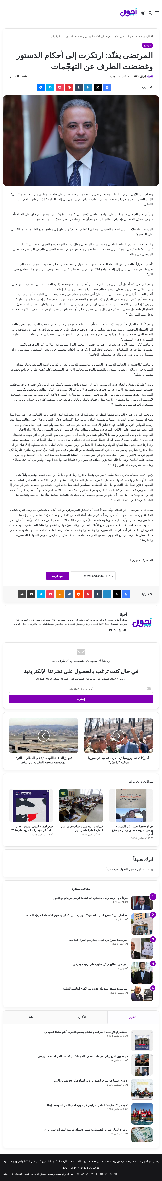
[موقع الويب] (124, 630)
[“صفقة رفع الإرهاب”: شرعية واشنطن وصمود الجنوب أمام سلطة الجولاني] (142, 1040)
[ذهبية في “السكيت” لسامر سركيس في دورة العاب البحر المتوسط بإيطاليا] (142, 1114)
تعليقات (29, 1017)
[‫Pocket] (60, 87)
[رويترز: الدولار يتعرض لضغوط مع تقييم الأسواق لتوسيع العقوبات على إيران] (142, 1134)
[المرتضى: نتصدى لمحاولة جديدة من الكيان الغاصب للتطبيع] (142, 993)
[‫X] (98, 87)
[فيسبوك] (107, 87)
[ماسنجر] (41, 87)
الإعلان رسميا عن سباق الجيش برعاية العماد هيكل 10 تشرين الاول (91, 1080)
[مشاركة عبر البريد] (31, 594)
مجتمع (135, 36)
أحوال (143, 76)
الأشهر (133, 1017)
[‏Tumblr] (79, 87)
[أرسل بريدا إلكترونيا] (135, 76)
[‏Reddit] (79, 594)
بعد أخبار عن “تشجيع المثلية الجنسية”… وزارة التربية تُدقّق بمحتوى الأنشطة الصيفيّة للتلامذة (76, 915)
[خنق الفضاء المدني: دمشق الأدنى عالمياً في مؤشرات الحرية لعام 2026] (31, 805)
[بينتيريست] (69, 87)
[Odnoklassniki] (60, 594)
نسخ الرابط (57, 575)
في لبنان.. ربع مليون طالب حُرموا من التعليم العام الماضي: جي (82, 828)
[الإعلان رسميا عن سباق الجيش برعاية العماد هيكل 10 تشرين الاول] (142, 1089)
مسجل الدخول (128, 869)
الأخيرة (81, 1017)
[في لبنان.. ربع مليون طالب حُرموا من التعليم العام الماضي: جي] (81, 805)
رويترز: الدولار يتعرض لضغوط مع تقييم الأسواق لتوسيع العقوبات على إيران (86, 1129)
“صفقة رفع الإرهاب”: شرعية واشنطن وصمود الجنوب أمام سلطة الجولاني (86, 1031)
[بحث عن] (150, 14)
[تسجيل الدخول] (143, 14)
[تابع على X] (138, 76)
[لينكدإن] (88, 87)
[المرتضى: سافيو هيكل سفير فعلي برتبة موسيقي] (142, 973)
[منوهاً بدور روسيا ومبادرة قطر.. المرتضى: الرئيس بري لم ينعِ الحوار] (142, 903)
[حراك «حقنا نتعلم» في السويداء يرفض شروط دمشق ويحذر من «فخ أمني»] (131, 805)
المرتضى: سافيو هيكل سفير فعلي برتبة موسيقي (100, 964)
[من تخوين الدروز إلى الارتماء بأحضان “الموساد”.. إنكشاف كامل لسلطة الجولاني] (142, 1065)
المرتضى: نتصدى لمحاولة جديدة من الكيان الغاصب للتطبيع (95, 988)
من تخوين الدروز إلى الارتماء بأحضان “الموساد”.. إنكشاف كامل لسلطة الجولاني (83, 1056)
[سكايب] (50, 87)
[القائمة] (157, 14)
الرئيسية (146, 36)
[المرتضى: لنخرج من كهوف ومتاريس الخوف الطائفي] (142, 948)
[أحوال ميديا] (128, 12)
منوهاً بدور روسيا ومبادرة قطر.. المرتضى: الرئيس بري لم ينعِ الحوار (90, 897)
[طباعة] (22, 594)
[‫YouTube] (110, 630)
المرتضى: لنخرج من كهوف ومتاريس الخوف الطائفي (98, 939)
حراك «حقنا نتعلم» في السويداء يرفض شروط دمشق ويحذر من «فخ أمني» (132, 830)
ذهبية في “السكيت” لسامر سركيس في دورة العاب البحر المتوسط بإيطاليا (86, 1105)
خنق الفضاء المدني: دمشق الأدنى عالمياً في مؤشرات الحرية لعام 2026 (32, 828)
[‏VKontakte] (69, 594)
